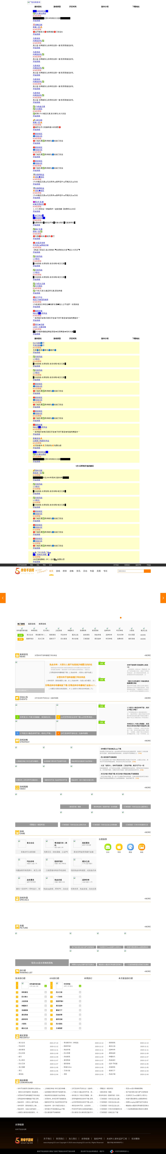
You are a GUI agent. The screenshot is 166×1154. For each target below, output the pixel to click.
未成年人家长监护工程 (117, 1139)
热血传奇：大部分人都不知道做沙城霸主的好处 (71, 664)
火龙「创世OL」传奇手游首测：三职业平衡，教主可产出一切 (122, 765)
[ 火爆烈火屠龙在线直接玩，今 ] (60, 689)
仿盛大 (29, 863)
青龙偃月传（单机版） (43, 635)
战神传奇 (109, 635)
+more (147, 655)
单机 (38, 565)
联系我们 (127, 565)
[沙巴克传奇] (83, 598)
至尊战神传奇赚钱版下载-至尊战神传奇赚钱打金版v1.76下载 (71, 685)
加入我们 (73, 1139)
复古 (56, 847)
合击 (34, 986)
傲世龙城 (131, 639)
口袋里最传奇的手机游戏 (56, 870)
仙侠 (59, 847)
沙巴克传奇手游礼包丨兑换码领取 (46, 698)
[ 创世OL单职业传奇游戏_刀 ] (82, 689)
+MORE (143, 635)
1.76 (35, 863)
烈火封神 (120, 635)
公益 (32, 863)
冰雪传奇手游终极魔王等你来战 (46, 655)
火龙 (63, 882)
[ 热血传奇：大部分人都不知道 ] (81, 672)
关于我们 (116, 565)
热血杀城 (98, 635)
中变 (86, 845)
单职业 (64, 863)
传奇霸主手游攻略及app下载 (111, 749)
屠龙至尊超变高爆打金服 (84, 852)
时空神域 (109, 639)
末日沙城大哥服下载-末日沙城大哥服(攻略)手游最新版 (120, 774)
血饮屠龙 (86, 635)
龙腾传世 (120, 639)
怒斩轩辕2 (30, 639)
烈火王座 (41, 639)
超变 (83, 845)
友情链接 (85, 1139)
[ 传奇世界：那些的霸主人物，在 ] (59, 680)
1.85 (30, 986)
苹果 (44, 565)
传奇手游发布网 (20, 1129)
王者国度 (86, 639)
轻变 (89, 845)
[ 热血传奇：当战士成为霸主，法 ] (83, 680)
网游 (31, 565)
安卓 (50, 565)
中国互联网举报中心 (122, 1151)
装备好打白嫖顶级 (28, 852)
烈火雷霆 (131, 635)
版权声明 (138, 565)
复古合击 (30, 635)
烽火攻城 (75, 639)
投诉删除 (136, 1139)
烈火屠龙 (64, 639)
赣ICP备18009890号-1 (115, 1142)
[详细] (140, 753)
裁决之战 (75, 635)
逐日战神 (98, 639)
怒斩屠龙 (52, 635)
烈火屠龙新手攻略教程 (109, 757)
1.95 (62, 847)
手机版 (149, 565)
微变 (60, 882)
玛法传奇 (64, 635)
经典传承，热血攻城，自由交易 (83, 889)
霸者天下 (52, 639)
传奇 (65, 986)
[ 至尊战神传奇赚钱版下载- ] (59, 672)
